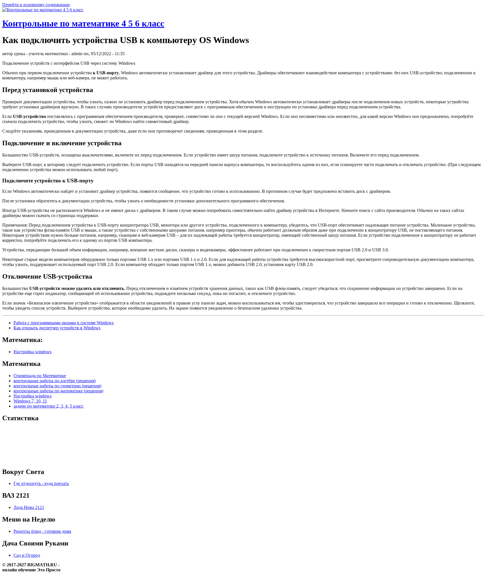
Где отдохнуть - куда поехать (41, 483)
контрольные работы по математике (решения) (58, 390)
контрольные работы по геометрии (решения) (57, 385)
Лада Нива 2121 (29, 507)
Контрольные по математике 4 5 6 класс (83, 23)
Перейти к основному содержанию (36, 4)
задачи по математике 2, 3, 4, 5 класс (49, 406)
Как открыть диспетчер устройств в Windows (57, 327)
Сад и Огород (27, 555)
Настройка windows (32, 351)
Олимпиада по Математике (40, 375)
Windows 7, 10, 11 (30, 401)
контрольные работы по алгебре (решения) (55, 380)
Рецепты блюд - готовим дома (42, 531)
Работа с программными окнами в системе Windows (64, 322)
